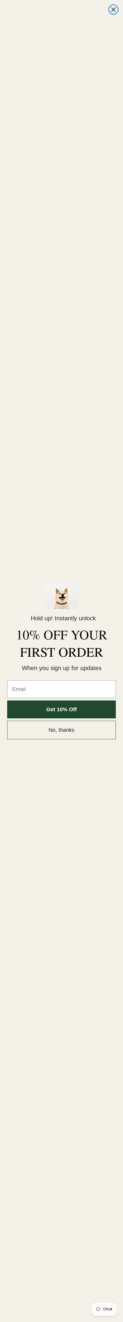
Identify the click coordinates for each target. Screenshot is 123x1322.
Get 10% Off (61, 709)
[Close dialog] (113, 9)
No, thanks (61, 730)
